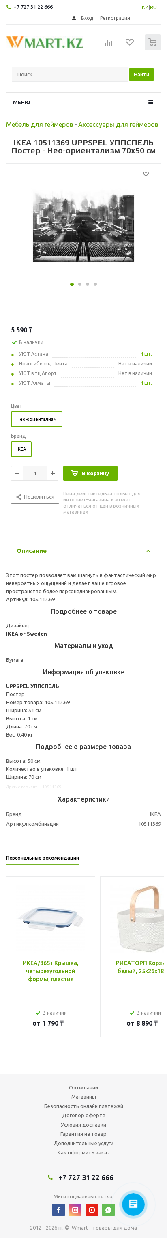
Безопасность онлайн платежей (83, 1106)
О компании (83, 1087)
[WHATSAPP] (108, 1210)
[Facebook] (58, 1210)
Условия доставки (83, 1124)
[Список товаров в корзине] (154, 48)
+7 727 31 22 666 (33, 7)
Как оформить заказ (84, 1152)
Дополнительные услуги (83, 1143)
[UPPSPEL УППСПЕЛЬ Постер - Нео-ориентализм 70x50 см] (83, 226)
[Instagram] (75, 1210)
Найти (141, 74)
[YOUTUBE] (92, 1210)
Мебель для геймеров (39, 124)
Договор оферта (83, 1115)
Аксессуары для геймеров (118, 124)
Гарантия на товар (83, 1134)
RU (153, 7)
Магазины (83, 1097)
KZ (145, 7)
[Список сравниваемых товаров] (108, 45)
